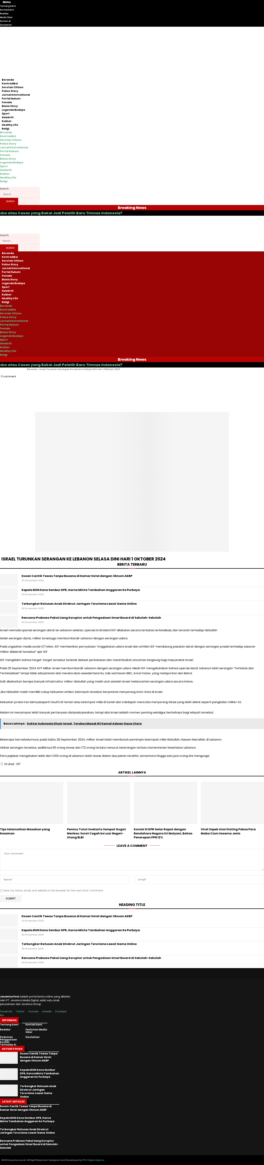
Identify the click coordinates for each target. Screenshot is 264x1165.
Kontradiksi (10, 83)
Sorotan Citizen (12, 87)
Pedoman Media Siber (36, 1030)
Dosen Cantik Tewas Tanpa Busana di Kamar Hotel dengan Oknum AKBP (77, 576)
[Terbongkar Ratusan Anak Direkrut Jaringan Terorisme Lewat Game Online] (9, 608)
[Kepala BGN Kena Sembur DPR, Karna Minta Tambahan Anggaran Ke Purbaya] (9, 594)
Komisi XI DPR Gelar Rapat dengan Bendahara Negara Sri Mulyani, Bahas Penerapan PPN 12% (163, 833)
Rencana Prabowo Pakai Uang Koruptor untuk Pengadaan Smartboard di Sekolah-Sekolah (91, 618)
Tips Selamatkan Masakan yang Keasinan (25, 831)
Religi (5, 128)
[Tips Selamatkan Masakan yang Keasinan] (31, 803)
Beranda (8, 80)
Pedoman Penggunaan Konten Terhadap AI (8, 1041)
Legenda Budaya (13, 110)
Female (7, 102)
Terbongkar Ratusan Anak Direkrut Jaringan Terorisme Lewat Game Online (79, 604)
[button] (132, 384)
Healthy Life (10, 125)
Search (4, 188)
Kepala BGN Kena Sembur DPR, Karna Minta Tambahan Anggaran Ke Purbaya (81, 590)
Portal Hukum (11, 98)
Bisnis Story (10, 106)
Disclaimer (33, 1037)
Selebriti (7, 117)
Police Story (10, 91)
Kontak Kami (34, 1024)
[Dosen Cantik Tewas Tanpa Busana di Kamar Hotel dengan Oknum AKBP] (9, 580)
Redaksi (5, 1029)
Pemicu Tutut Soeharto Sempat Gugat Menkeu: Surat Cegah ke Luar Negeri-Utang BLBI (96, 833)
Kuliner (7, 121)
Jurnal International (16, 95)
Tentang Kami (9, 1024)
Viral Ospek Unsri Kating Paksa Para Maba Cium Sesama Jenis (228, 831)
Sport (6, 113)
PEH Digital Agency (93, 1160)
